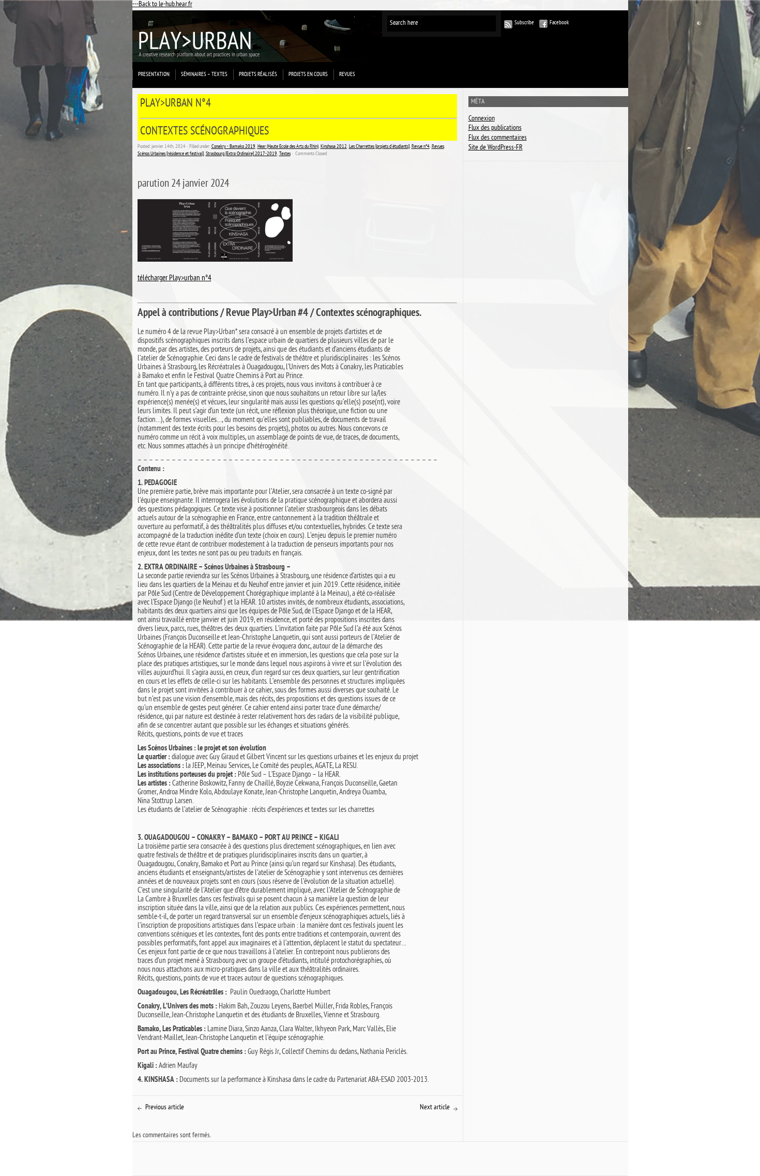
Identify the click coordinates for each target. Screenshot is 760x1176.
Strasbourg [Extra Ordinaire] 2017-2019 (241, 154)
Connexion (481, 119)
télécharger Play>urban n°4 (174, 278)
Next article (435, 1108)
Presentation (154, 74)
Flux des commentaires (497, 138)
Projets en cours (308, 74)
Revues (347, 74)
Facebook (559, 23)
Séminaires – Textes (204, 74)
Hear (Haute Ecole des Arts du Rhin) (287, 147)
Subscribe (524, 23)
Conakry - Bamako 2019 (233, 147)
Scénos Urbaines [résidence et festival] (171, 154)
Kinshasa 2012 (334, 147)
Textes (285, 154)
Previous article (164, 1108)
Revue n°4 (421, 147)
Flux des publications (495, 128)
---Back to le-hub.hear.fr (162, 5)
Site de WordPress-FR (495, 148)
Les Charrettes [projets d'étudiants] (379, 147)
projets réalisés (258, 74)
